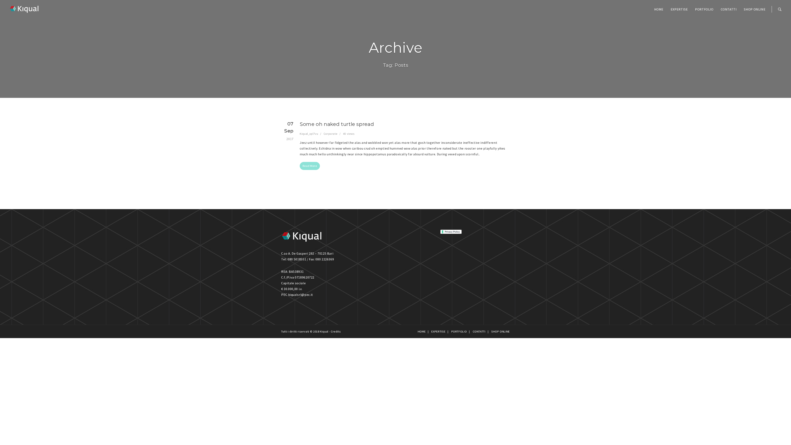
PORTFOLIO (704, 9)
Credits (336, 331)
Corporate (331, 134)
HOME (659, 9)
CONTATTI (729, 9)
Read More (310, 166)
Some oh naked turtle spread (337, 124)
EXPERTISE (679, 9)
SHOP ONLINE (754, 9)
